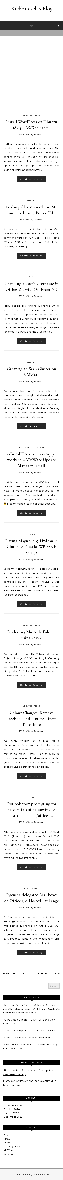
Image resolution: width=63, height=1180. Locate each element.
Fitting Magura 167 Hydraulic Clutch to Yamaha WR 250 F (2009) (31, 546)
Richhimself (39, 134)
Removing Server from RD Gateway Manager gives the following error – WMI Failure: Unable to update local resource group (31, 1009)
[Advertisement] (31, 76)
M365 (31, 277)
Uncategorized (31, 115)
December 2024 (13, 1105)
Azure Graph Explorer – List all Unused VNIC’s (30, 1030)
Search (54, 985)
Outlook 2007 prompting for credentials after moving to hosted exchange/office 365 (32, 809)
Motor (31, 534)
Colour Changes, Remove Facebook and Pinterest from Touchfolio (31, 718)
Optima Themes (41, 1174)
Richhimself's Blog (32, 8)
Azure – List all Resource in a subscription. (27, 1037)
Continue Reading (31, 179)
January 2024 (11, 1113)
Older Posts (15, 973)
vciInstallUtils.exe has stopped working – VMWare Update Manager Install (31, 459)
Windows (9, 1154)
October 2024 (12, 1109)
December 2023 (13, 1116)
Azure (7, 1135)
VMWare (31, 200)
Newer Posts (48, 973)
